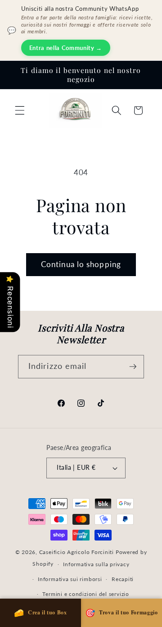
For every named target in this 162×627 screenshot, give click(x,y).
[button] (20, 110)
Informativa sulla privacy (96, 564)
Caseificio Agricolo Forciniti (76, 552)
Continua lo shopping (81, 264)
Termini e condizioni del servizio (85, 594)
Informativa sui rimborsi (70, 579)
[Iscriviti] (133, 366)
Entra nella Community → (65, 47)
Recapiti (123, 579)
